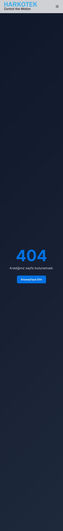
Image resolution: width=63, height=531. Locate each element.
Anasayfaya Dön (31, 279)
